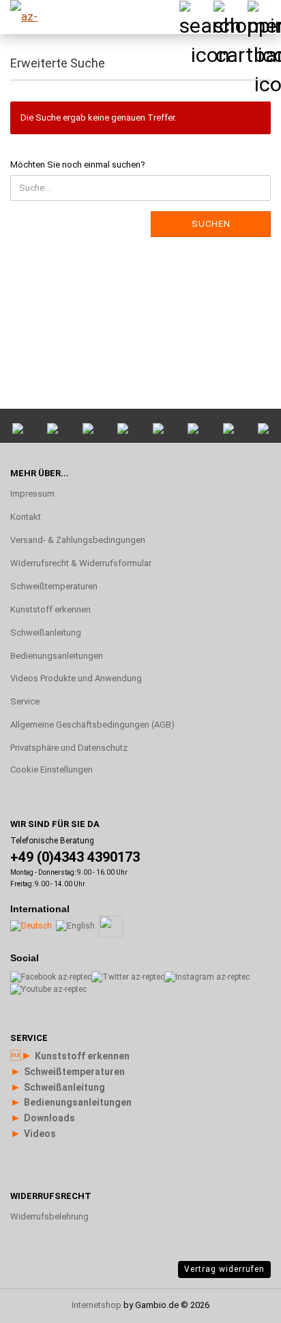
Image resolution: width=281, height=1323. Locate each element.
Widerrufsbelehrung (49, 1216)
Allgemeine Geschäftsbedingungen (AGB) (92, 724)
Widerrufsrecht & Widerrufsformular (80, 563)
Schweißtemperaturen (54, 586)
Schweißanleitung (45, 632)
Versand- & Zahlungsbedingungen (77, 540)
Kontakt (25, 517)
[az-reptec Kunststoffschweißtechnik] (34, 17)
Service (25, 701)
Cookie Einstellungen (51, 769)
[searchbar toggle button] (196, 17)
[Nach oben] (243, 1149)
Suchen (211, 224)
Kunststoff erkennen (50, 609)
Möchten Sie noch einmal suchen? (77, 164)
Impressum (32, 493)
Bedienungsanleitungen (56, 656)
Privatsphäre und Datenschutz (69, 748)
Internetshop (96, 1305)
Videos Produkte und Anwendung (76, 678)
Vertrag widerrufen (224, 1269)
